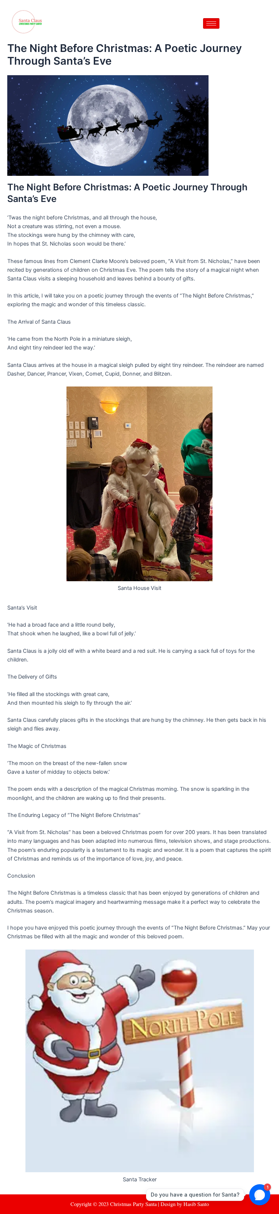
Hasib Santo (196, 1204)
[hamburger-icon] (211, 23)
